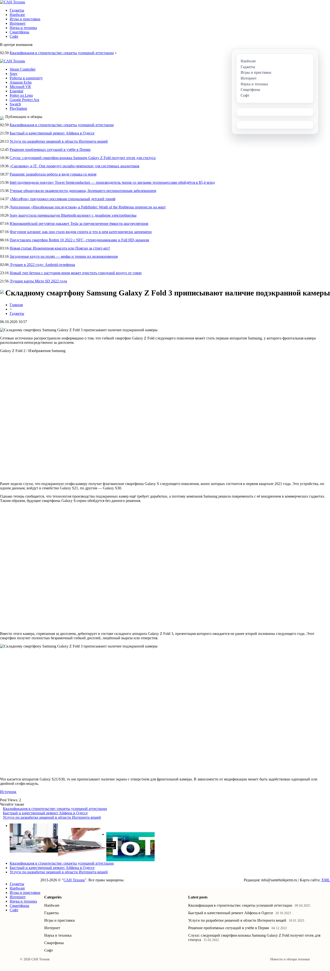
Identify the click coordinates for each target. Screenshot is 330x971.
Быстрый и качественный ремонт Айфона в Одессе (52, 133)
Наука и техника (23, 28)
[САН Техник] (12, 2)
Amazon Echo (21, 82)
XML (325, 880)
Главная (16, 305)
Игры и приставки (25, 19)
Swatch (15, 104)
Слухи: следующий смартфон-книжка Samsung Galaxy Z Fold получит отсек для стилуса (83, 158)
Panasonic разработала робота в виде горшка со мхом (53, 174)
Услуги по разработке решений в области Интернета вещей (59, 141)
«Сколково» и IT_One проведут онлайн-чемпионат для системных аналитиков (74, 166)
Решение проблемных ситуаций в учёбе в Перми (50, 149)
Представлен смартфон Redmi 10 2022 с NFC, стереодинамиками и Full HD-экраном (79, 240)
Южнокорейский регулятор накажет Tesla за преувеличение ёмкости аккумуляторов (79, 223)
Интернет (18, 23)
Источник (8, 792)
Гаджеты (17, 10)
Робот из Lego (21, 95)
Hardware (17, 15)
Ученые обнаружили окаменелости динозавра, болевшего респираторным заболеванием (83, 191)
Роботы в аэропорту (26, 78)
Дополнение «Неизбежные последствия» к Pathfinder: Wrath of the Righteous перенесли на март (87, 207)
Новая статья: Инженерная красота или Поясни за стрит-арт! (60, 248)
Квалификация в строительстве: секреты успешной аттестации (62, 53)
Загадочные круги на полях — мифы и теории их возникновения (64, 256)
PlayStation (18, 108)
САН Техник (74, 880)
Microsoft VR (20, 87)
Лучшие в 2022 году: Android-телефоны (42, 265)
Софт (14, 36)
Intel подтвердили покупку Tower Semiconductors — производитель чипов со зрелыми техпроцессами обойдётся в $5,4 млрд (112, 182)
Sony (14, 74)
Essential (16, 91)
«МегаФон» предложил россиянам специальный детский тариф (62, 199)
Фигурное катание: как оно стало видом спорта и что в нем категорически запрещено (81, 232)
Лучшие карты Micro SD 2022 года (38, 281)
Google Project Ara (24, 100)
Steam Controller (23, 69)
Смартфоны (19, 32)
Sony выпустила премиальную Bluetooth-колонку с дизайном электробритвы (73, 215)
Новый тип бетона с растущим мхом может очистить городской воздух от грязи (76, 273)
